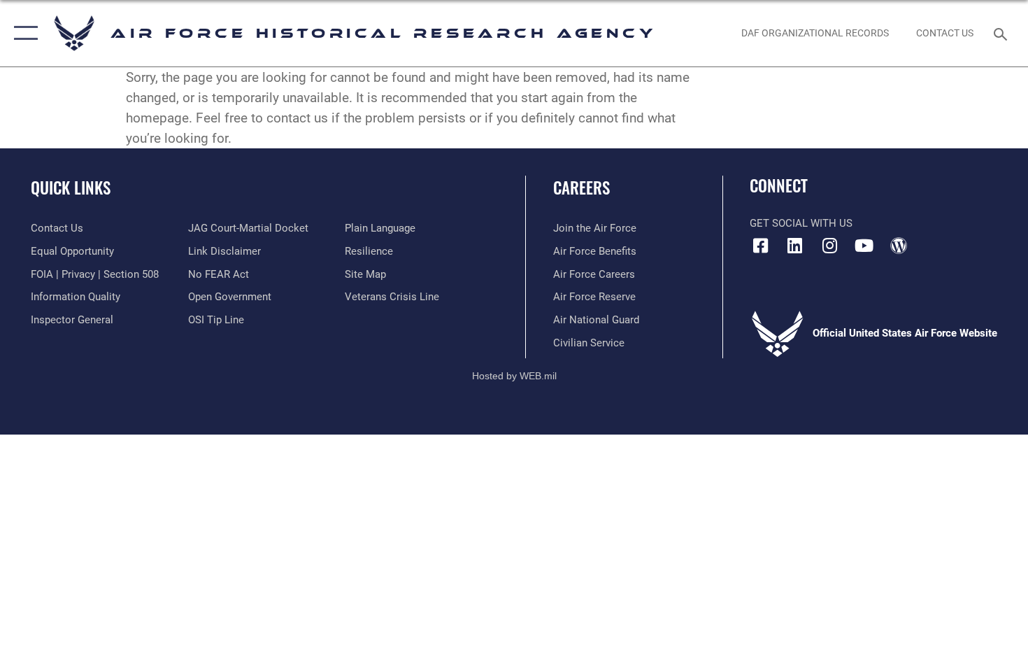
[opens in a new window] (795, 245)
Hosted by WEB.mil (514, 375)
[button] (22, 33)
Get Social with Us (801, 223)
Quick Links (70, 187)
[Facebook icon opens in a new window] (760, 245)
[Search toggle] (1002, 32)
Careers (581, 187)
